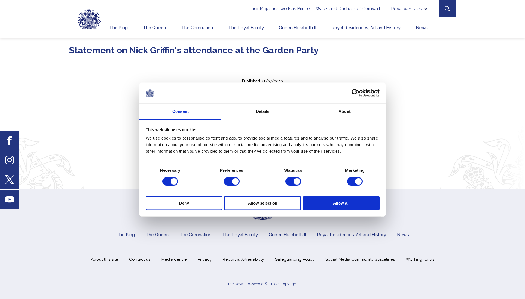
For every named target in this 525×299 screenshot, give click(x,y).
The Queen (154, 27)
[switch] (232, 181)
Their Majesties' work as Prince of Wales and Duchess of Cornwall (314, 8)
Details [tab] (262, 111)
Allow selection (262, 203)
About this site (104, 259)
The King (118, 27)
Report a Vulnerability (243, 259)
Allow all (341, 203)
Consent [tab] (180, 111)
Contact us (139, 259)
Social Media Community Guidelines (360, 259)
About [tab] (345, 111)
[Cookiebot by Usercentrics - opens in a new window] (356, 93)
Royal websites (406, 8)
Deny (184, 203)
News (422, 27)
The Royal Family (246, 27)
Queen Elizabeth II (297, 27)
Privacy (205, 259)
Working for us (420, 259)
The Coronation (197, 27)
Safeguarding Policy (294, 259)
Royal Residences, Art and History (366, 27)
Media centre (174, 259)
